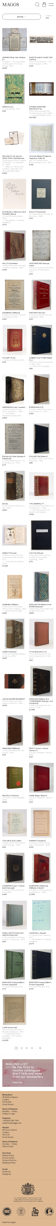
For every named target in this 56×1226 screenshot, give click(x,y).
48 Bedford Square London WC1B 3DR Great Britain (10, 1101)
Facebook (6, 1171)
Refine (20, 17)
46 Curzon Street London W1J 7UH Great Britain (9, 1133)
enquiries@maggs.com (12, 1123)
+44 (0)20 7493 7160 (10, 1120)
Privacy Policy (8, 1158)
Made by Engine (9, 1222)
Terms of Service (9, 1160)
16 (40, 1048)
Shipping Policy (9, 1162)
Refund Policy (8, 1155)
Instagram (6, 1174)
